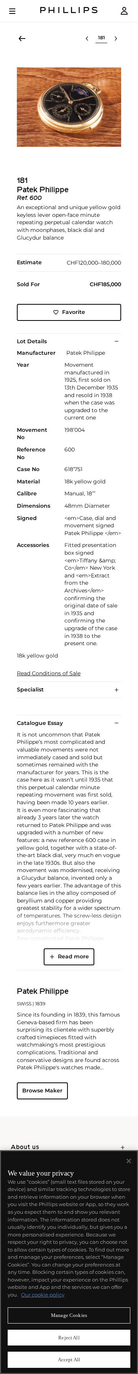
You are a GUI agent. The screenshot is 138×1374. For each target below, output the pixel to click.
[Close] (128, 1161)
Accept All (69, 1359)
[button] (69, 107)
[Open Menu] (17, 11)
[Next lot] (115, 38)
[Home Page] (69, 11)
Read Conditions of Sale (48, 673)
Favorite (73, 312)
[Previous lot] (87, 38)
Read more (73, 956)
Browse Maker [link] (42, 1090)
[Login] (124, 11)
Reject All (68, 1337)
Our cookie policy (42, 1295)
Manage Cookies (69, 1315)
